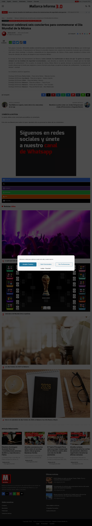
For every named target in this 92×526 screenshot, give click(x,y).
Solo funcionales (46, 264)
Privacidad (48, 268)
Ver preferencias (64, 264)
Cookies (42, 268)
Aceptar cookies (28, 264)
